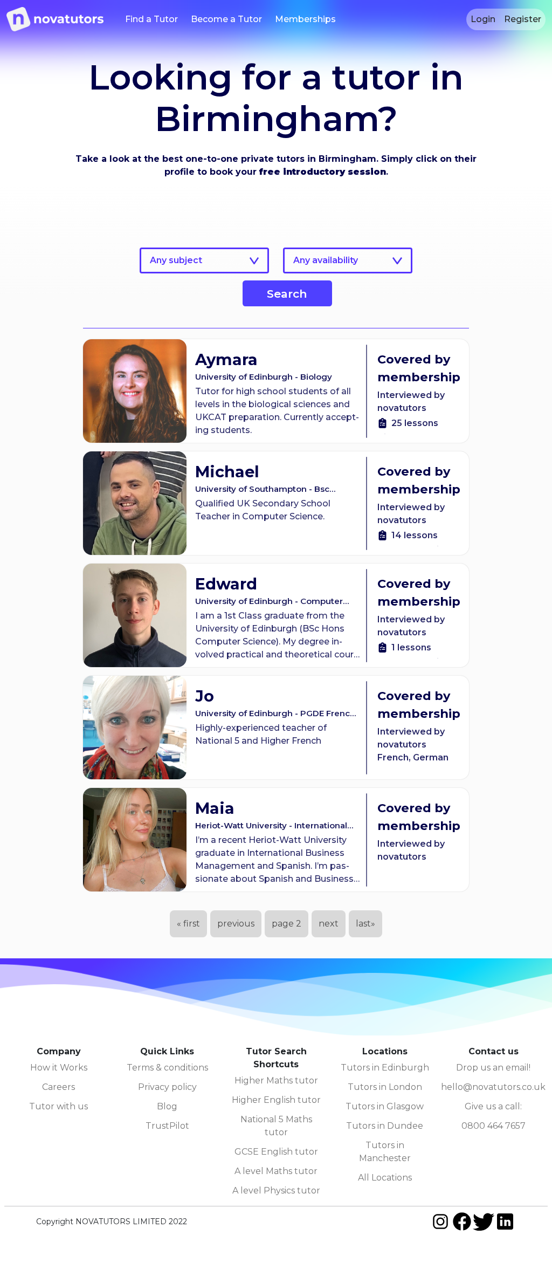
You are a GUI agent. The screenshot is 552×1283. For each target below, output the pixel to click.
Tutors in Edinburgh (385, 1067)
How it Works (58, 1067)
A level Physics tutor (276, 1190)
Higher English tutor (276, 1100)
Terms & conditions (167, 1067)
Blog (167, 1106)
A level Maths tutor (276, 1171)
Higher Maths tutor (276, 1080)
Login (483, 19)
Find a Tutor (151, 19)
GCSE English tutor (276, 1152)
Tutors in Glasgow (385, 1106)
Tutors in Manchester (385, 1151)
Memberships (305, 19)
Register (522, 19)
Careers (58, 1087)
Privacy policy (167, 1087)
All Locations (385, 1177)
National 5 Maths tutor (276, 1125)
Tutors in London (385, 1087)
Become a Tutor (226, 19)
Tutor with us (58, 1106)
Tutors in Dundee (384, 1126)
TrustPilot (167, 1126)
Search (287, 293)
